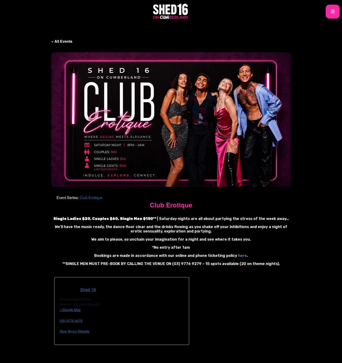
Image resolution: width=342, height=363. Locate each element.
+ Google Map (70, 309)
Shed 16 (88, 289)
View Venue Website (75, 331)
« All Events (61, 41)
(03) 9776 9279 (71, 320)
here (242, 255)
